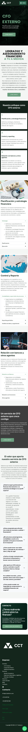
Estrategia (5, 221)
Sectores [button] (4, 671)
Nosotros (4, 679)
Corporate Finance (9, 667)
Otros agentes (6, 398)
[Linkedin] (3, 687)
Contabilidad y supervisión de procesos (13, 296)
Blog (3, 682)
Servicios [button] (4, 663)
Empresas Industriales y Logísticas (12, 675)
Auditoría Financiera (9, 669)
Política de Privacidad (7, 704)
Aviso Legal (5, 708)
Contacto (4, 684)
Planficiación (5, 243)
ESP (3, 717)
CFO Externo (7, 665)
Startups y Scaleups (9, 677)
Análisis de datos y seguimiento (10, 323)
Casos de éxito (6, 680)
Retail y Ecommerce (9, 673)
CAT (3, 719)
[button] (14, 220)
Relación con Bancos (8, 374)
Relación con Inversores (8, 395)
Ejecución (5, 246)
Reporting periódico (7, 320)
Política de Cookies (7, 712)
